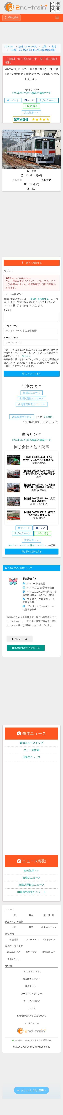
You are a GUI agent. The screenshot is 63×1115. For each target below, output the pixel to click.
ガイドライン (48, 939)
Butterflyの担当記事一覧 (27, 648)
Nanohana (44, 1046)
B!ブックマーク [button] (48, 100)
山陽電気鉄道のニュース (31, 891)
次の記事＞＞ (31, 870)
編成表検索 (31, 952)
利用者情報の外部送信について (31, 1016)
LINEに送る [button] (31, 106)
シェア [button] (30, 100)
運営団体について (31, 978)
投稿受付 (14, 939)
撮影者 (45, 179)
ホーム (11, 545)
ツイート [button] (14, 100)
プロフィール (20, 638)
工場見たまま (13, 959)
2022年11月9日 (32, 175)
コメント (8, 310)
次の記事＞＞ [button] (31, 112)
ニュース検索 (31, 750)
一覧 (14, 915)
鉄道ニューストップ (31, 742)
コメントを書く (33, 373)
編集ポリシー (31, 986)
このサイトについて (31, 971)
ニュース (21, 545)
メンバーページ (31, 939)
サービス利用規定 (31, 1001)
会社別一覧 (48, 915)
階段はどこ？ (48, 952)
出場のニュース (31, 877)
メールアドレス (11, 337)
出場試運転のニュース (31, 884)
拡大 (32, 188)
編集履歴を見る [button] (23, 416)
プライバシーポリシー (31, 993)
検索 (31, 915)
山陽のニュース (36, 545)
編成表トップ (13, 952)
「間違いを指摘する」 (39, 299)
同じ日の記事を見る (31, 551)
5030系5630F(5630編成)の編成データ (31, 92)
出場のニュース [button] (31, 392)
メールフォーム (31, 1023)
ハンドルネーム (11, 325)
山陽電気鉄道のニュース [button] (31, 404)
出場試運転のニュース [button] (31, 398)
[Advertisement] (31, 33)
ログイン (26, 356)
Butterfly (48, 416)
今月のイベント (48, 927)
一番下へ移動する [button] (33, 263)
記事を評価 (21, 119)
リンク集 (31, 1008)
